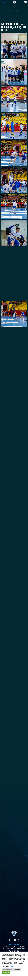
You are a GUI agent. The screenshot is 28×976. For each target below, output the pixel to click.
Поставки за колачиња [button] (7, 969)
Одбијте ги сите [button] (17, 969)
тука (13, 966)
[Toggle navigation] (5, 2)
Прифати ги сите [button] (6, 972)
